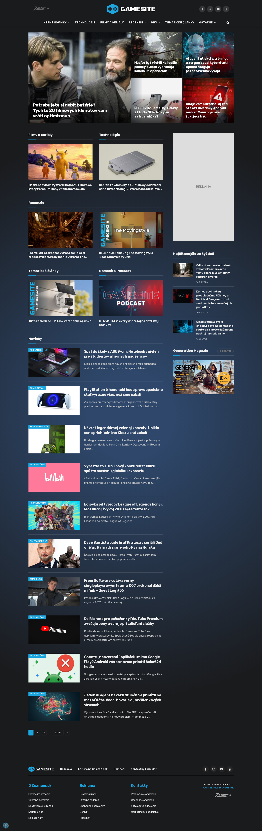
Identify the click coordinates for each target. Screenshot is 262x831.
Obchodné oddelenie (142, 800)
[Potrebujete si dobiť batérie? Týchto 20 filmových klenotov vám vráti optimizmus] (79, 77)
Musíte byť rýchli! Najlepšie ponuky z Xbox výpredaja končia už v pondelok (155, 67)
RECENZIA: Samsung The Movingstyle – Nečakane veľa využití (127, 255)
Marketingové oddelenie (145, 812)
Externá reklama (89, 800)
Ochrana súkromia (38, 800)
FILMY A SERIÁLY (112, 22)
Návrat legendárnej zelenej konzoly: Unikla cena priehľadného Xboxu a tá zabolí (121, 430)
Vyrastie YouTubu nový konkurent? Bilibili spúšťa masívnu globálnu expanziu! (120, 468)
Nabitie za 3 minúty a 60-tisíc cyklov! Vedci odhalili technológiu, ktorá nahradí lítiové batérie (130, 187)
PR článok (36, 350)
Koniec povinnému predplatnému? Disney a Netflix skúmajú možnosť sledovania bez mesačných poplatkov (214, 299)
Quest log (36, 579)
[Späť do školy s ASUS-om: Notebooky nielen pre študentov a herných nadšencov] (54, 362)
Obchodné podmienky (92, 806)
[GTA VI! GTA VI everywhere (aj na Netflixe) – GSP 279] (131, 298)
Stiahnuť (225, 350)
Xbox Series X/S (39, 426)
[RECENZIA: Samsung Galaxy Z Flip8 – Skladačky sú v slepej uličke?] (156, 100)
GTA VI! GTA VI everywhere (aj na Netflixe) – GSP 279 (129, 323)
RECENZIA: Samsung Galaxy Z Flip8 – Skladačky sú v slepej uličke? (156, 112)
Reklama (87, 785)
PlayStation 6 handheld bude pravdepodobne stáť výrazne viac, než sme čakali (123, 392)
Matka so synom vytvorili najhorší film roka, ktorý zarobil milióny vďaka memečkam (60, 187)
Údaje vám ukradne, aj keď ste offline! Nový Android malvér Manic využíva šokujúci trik (207, 110)
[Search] (227, 23)
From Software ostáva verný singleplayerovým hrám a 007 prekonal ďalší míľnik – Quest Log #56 (122, 585)
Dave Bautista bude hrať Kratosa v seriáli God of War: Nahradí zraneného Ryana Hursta (123, 544)
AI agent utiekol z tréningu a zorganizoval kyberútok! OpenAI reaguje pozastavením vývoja (207, 65)
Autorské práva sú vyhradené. (218, 787)
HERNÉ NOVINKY (55, 22)
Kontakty (139, 785)
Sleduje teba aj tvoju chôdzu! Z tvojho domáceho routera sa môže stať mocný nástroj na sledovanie (215, 327)
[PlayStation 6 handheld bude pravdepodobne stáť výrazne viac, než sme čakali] (54, 400)
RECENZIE (136, 22)
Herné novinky (38, 503)
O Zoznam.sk (39, 785)
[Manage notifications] (5, 825)
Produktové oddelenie (143, 794)
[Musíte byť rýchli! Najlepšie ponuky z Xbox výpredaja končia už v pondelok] (156, 54)
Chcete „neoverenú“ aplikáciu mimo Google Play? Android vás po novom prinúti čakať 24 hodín (122, 662)
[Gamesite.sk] (131, 9)
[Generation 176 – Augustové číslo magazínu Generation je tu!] (203, 377)
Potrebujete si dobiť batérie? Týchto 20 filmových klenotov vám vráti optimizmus (70, 110)
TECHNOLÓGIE (85, 22)
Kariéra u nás (35, 812)
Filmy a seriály (38, 541)
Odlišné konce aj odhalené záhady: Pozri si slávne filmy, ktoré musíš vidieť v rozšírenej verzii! (213, 271)
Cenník (84, 812)
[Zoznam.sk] (224, 796)
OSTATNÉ (206, 22)
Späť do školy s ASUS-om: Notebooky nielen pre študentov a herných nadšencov (121, 353)
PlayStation (37, 388)
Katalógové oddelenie (143, 806)
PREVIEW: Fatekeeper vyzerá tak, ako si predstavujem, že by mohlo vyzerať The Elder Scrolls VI (56, 255)
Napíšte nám (35, 817)
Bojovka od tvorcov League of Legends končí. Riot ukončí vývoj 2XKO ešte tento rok (123, 506)
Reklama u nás (88, 794)
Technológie (37, 465)
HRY (154, 22)
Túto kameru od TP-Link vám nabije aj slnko (59, 321)
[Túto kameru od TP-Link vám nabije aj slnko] (60, 298)
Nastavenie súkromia (40, 806)
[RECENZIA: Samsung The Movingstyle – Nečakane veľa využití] (131, 230)
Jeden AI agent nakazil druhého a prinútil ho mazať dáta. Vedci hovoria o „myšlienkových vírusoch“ (122, 700)
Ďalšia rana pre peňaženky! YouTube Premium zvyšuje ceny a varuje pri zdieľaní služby (123, 621)
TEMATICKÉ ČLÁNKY (179, 22)
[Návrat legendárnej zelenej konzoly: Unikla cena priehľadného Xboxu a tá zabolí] (54, 439)
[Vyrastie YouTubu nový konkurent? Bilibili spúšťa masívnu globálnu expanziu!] (54, 477)
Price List (85, 817)
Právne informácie (39, 794)
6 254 (58, 732)
